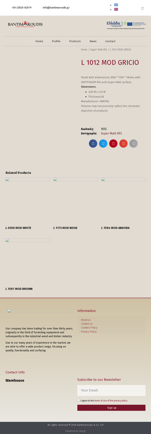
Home (39, 41)
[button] (142, 8)
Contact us (87, 323)
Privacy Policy (89, 331)
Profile (56, 41)
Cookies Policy (89, 327)
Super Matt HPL (98, 49)
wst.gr (82, 431)
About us (86, 319)
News (93, 41)
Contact (110, 41)
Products (75, 41)
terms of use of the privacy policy (110, 400)
